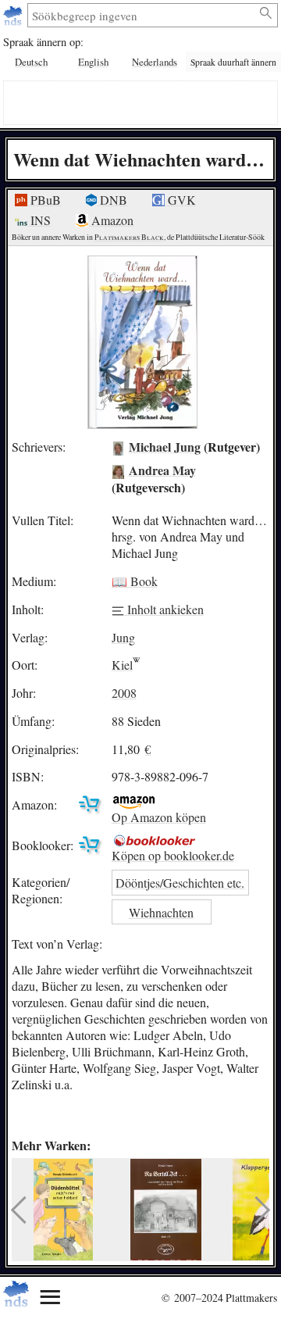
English (93, 62)
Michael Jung (165, 447)
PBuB (44, 199)
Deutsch (31, 62)
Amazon (110, 220)
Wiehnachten (161, 912)
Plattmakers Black (129, 237)
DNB (112, 199)
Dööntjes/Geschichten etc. (180, 882)
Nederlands (154, 62)
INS (39, 220)
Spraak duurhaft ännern (233, 62)
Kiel (122, 664)
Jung (123, 637)
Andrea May (162, 470)
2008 (124, 693)
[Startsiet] (14, 15)
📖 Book (135, 581)
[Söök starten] (266, 13)
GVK (180, 199)
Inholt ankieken (164, 609)
